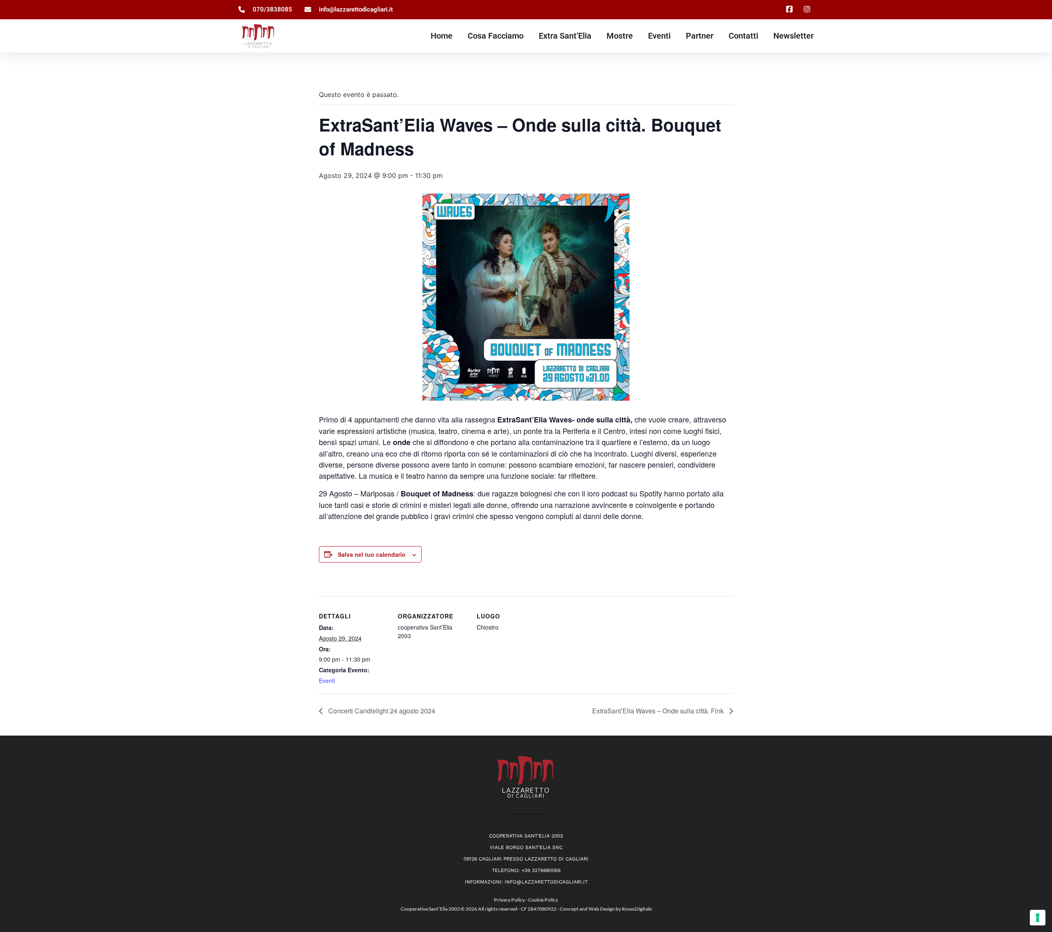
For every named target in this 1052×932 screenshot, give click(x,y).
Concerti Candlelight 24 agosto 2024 (381, 710)
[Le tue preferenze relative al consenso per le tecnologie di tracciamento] (1037, 917)
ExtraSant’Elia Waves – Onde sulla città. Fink (658, 710)
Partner (699, 36)
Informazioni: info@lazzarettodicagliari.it (526, 882)
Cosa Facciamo (496, 36)
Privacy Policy (510, 900)
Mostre (620, 36)
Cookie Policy (543, 900)
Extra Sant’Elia (565, 36)
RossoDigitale (637, 909)
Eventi (659, 36)
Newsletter (793, 36)
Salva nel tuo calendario (372, 554)
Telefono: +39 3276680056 (526, 870)
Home (441, 36)
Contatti (743, 36)
